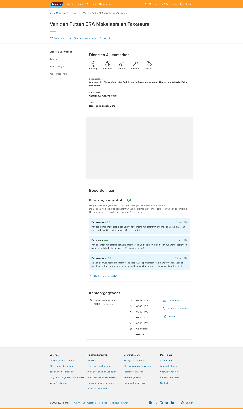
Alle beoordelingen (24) (105, 276)
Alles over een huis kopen (100, 366)
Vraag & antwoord (58, 383)
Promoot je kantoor (133, 371)
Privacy (76, 402)
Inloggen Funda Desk (134, 383)
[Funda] (57, 4)
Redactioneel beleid (170, 377)
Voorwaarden (89, 402)
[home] (52, 13)
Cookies (103, 402)
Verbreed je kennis (133, 377)
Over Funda (166, 360)
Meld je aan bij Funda (134, 360)
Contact (164, 383)
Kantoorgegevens (58, 73)
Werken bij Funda (168, 366)
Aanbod (54, 59)
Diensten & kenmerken (61, 51)
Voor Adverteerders (169, 371)
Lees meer (137, 212)
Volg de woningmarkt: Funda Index (67, 377)
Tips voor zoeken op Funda (100, 383)
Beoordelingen (57, 66)
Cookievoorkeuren (119, 402)
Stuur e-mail (60, 38)
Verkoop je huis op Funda (62, 360)
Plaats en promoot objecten (137, 366)
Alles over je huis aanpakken (101, 377)
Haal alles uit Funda (97, 388)
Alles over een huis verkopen (101, 371)
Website (108, 38)
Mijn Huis (92, 360)
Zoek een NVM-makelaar (62, 371)
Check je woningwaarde (62, 366)
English (189, 402)
